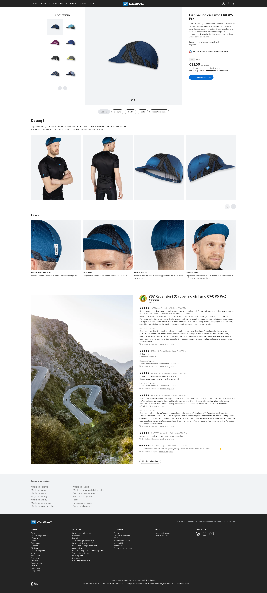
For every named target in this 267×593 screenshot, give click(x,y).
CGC (116, 538)
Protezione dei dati (122, 541)
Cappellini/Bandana (204, 522)
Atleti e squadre (162, 536)
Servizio (83, 4)
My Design (58, 4)
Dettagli (104, 112)
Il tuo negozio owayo (81, 561)
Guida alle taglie (79, 548)
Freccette (35, 558)
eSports (34, 538)
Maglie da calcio (38, 490)
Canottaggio (36, 563)
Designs (117, 112)
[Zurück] (227, 206)
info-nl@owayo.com (106, 584)
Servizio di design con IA (82, 543)
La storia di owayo (162, 533)
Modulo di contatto (122, 536)
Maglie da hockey (39, 500)
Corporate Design (81, 506)
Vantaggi (71, 4)
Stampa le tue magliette (84, 493)
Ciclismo (181, 522)
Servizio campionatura (81, 533)
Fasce (75, 500)
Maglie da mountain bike (42, 506)
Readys (130, 112)
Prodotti (45, 4)
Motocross (35, 556)
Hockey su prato (38, 551)
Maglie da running (39, 496)
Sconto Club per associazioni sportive (88, 551)
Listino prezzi (77, 556)
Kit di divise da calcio (82, 503)
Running (34, 546)
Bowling (34, 561)
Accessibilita (119, 543)
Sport (35, 4)
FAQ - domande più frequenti (84, 546)
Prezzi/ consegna (159, 112)
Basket (34, 533)
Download (76, 538)
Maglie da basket (39, 493)
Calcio (33, 541)
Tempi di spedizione (80, 553)
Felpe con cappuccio (83, 496)
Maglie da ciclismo (39, 487)
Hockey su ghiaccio (39, 536)
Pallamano (35, 543)
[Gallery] (62, 50)
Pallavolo (35, 566)
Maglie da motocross (41, 503)
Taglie (142, 112)
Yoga (33, 553)
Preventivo (77, 536)
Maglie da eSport (81, 487)
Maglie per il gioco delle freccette (88, 490)
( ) (217, 71)
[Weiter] (233, 206)
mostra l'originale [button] (167, 344)
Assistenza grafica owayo (83, 541)
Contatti (94, 4)
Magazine (76, 558)
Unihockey (35, 568)
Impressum (118, 546)
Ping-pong (35, 571)
